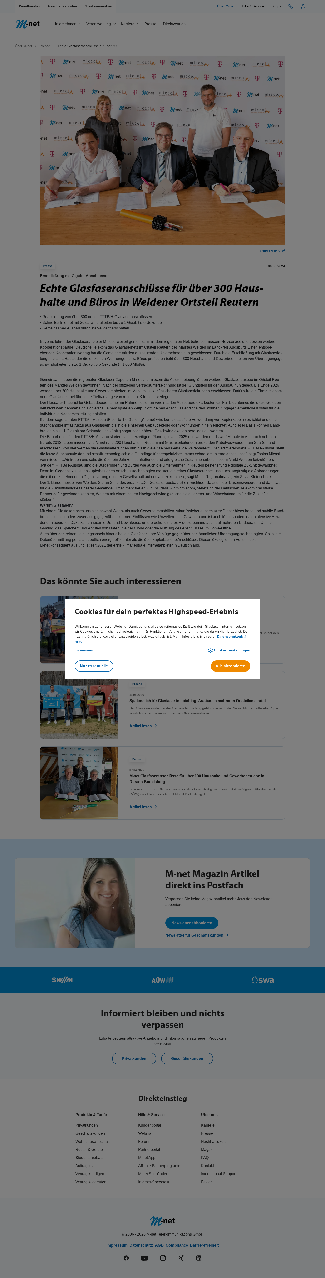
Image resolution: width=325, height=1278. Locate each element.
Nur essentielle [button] (94, 666)
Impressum (84, 650)
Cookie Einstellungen (232, 650)
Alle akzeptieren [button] (231, 666)
